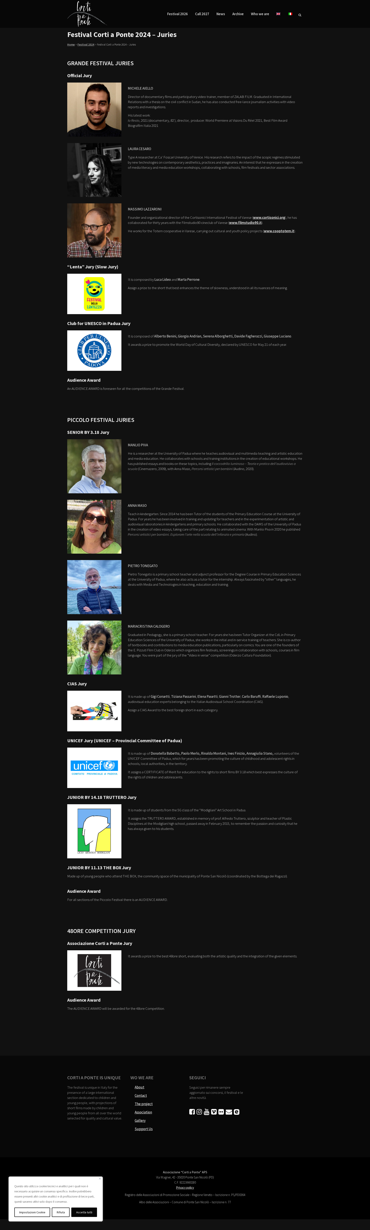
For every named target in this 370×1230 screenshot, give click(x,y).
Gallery (140, 1120)
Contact (141, 1095)
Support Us (144, 1129)
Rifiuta (61, 1212)
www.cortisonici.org (269, 217)
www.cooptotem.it (279, 231)
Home (71, 44)
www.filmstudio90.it (245, 222)
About (139, 1087)
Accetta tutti (84, 1212)
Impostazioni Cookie (32, 1212)
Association (143, 1112)
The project (144, 1103)
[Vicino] (100, 1179)
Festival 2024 (86, 44)
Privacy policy (185, 1188)
